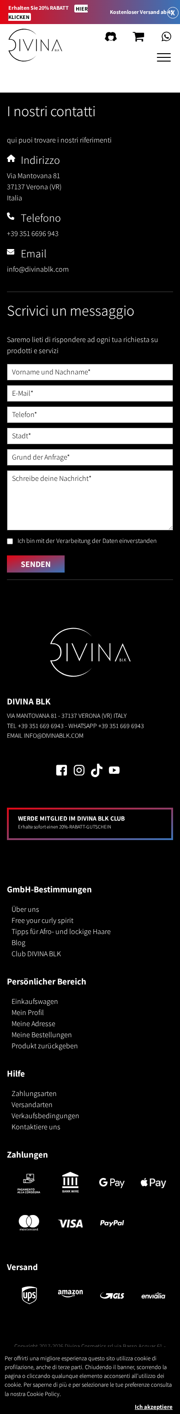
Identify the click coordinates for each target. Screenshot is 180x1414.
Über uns (25, 909)
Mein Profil (28, 1012)
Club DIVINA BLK (36, 954)
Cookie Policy (43, 1394)
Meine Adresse (33, 1023)
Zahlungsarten (34, 1093)
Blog (18, 942)
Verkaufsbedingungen (45, 1116)
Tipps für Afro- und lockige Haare (61, 931)
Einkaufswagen (35, 1001)
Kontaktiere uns (36, 1127)
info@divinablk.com (54, 735)
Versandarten (32, 1104)
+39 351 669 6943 (41, 725)
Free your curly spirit (42, 920)
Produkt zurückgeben (45, 1046)
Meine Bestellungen (42, 1035)
